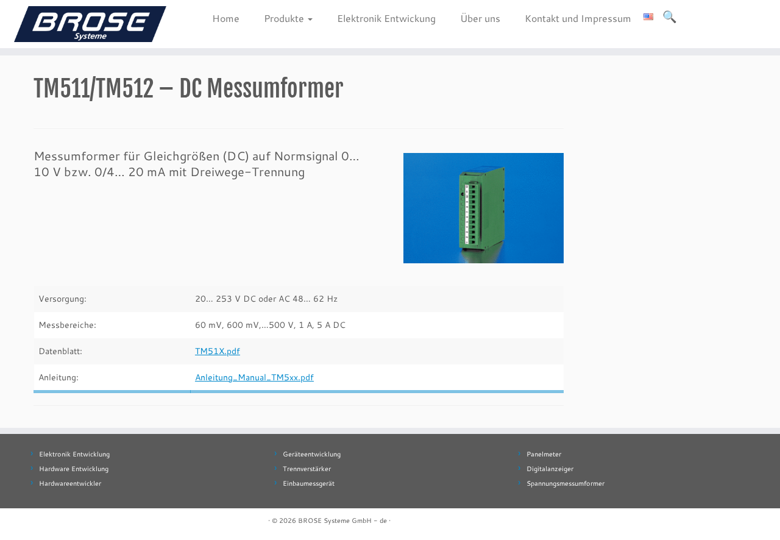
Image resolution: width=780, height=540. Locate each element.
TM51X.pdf (217, 351)
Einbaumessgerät (309, 483)
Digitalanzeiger (549, 468)
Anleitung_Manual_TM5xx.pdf (254, 377)
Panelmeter (543, 454)
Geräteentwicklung (312, 454)
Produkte (285, 18)
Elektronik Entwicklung (74, 454)
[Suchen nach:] (670, 16)
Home (225, 18)
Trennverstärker (307, 468)
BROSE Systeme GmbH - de (342, 520)
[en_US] (648, 15)
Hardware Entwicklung (73, 468)
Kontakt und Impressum (578, 18)
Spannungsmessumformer (565, 483)
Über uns (480, 18)
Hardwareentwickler (70, 483)
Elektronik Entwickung (386, 18)
